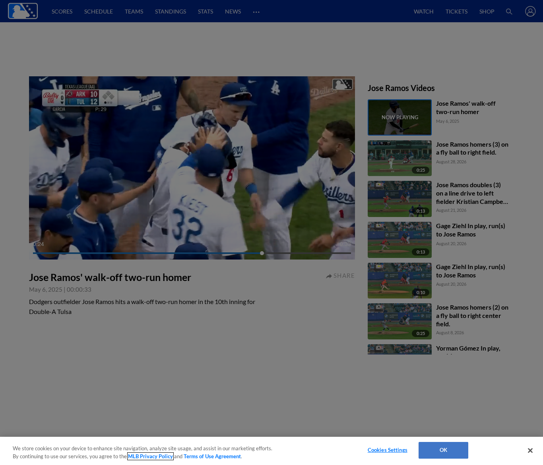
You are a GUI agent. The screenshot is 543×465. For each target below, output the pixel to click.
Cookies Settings (387, 450)
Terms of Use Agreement (212, 456)
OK (443, 450)
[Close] (530, 450)
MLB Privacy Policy (150, 456)
